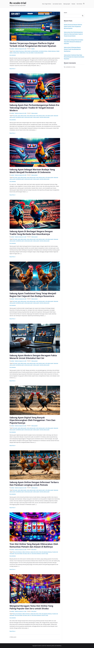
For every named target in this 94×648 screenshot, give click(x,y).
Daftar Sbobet (27, 51)
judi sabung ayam (49, 115)
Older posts (13, 637)
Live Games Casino (57, 4)
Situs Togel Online (46, 4)
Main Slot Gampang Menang (45, 552)
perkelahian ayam (20, 117)
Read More (12, 68)
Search (65, 12)
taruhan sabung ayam (44, 117)
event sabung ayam (40, 115)
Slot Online (79, 4)
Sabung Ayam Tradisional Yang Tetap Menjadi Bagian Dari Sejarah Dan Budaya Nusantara (33, 294)
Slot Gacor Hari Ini (27, 553)
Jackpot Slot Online (34, 552)
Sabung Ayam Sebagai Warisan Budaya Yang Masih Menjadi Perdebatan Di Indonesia (32, 171)
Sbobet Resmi (23, 52)
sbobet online (16, 52)
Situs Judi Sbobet (30, 52)
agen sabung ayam (22, 115)
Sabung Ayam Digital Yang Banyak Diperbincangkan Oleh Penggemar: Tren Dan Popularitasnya (32, 420)
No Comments (13, 55)
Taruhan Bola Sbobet (38, 52)
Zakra (53, 645)
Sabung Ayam (66, 4)
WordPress (59, 645)
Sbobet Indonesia (52, 51)
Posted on (20, 48)
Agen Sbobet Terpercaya (18, 51)
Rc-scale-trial (18, 3)
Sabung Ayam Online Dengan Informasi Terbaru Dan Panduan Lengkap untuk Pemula (34, 483)
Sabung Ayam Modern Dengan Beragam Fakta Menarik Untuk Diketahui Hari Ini (33, 356)
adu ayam (15, 115)
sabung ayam (36, 117)
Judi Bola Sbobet (34, 51)
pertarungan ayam (28, 117)
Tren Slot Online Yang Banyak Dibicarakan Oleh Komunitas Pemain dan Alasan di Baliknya (34, 545)
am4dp (12, 48)
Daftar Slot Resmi (26, 552)
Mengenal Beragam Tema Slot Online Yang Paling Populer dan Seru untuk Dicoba (31, 607)
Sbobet (73, 4)
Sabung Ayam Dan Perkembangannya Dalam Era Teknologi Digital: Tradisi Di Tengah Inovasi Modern (34, 108)
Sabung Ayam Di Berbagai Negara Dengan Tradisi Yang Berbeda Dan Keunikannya (31, 232)
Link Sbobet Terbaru (43, 51)
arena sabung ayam (31, 115)
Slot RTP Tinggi (44, 553)
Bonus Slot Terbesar (17, 552)
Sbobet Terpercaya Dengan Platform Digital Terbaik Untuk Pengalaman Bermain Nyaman (33, 44)
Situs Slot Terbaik (18, 553)
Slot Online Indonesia (36, 553)
